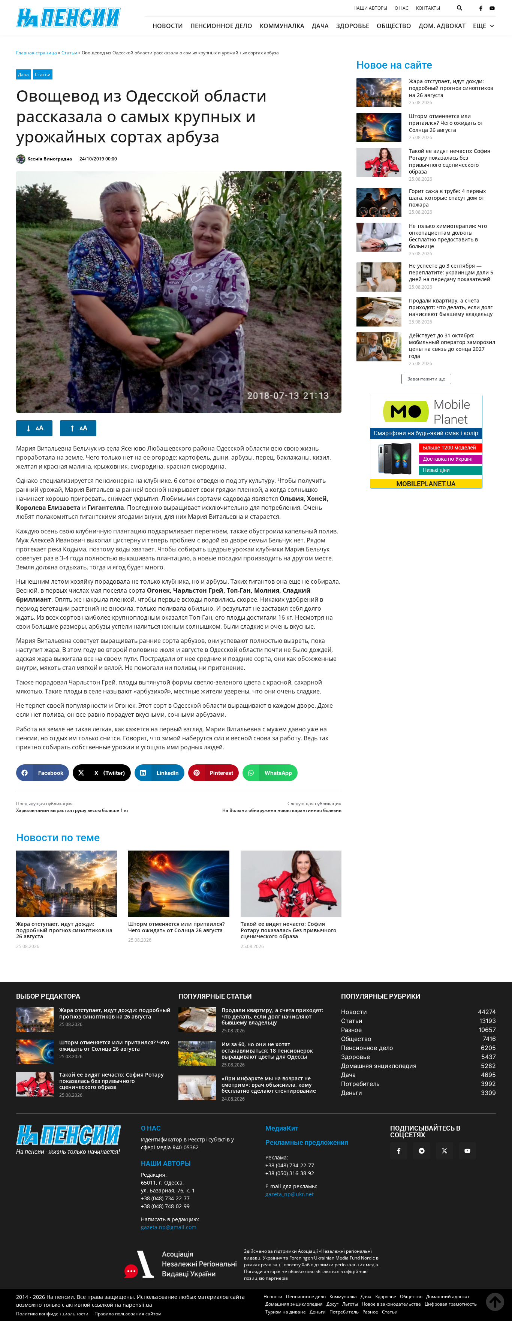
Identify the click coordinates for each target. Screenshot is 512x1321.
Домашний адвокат (448, 1296)
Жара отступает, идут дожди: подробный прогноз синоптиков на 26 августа (64, 930)
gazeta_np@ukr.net (289, 1194)
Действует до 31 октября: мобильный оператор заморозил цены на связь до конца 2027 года (452, 345)
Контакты (428, 8)
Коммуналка (282, 26)
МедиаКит (281, 1128)
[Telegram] (421, 1150)
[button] (42, 772)
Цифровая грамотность (451, 1304)
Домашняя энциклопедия (294, 1304)
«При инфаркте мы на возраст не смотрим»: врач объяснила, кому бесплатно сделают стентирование (269, 1085)
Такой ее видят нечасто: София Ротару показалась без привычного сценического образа (289, 930)
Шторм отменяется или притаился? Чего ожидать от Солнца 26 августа (176, 927)
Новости (168, 26)
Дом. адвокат (442, 26)
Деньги (318, 1312)
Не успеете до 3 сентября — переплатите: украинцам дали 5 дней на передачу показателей (451, 272)
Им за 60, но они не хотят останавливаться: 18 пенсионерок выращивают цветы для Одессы (267, 1050)
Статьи (69, 52)
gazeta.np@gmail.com (168, 1227)
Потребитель (344, 1312)
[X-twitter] (444, 1150)
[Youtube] (492, 8)
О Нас (151, 1128)
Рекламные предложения (306, 1142)
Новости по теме (58, 837)
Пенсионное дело (221, 26)
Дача (320, 26)
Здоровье (352, 26)
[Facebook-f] (481, 8)
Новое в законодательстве (391, 1304)
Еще (479, 26)
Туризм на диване (285, 1312)
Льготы (350, 1304)
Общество (394, 26)
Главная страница (36, 52)
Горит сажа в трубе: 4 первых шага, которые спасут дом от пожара (447, 197)
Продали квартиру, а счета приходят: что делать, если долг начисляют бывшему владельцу (451, 307)
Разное (370, 1312)
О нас (402, 8)
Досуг (332, 1304)
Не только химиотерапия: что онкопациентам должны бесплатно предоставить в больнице (448, 236)
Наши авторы (370, 8)
